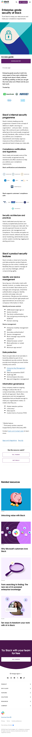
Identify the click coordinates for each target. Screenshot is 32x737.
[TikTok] (24, 678)
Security (20, 440)
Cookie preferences (17, 721)
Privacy (3, 721)
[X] (17, 678)
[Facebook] (14, 678)
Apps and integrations (10, 440)
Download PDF (16, 61)
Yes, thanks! (16, 454)
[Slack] (5, 2)
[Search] (16, 2)
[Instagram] (11, 678)
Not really (16, 460)
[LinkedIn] (8, 678)
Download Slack (5, 717)
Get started (23, 2)
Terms (8, 721)
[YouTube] (21, 678)
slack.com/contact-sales (16, 431)
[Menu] (30, 2)
